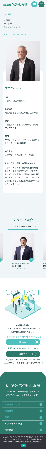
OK (23, 445)
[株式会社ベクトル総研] (14, 4)
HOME (6, 34)
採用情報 (9, 429)
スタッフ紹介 (15, 34)
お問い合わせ (23, 342)
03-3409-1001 (23, 354)
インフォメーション (14, 423)
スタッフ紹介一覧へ (23, 226)
